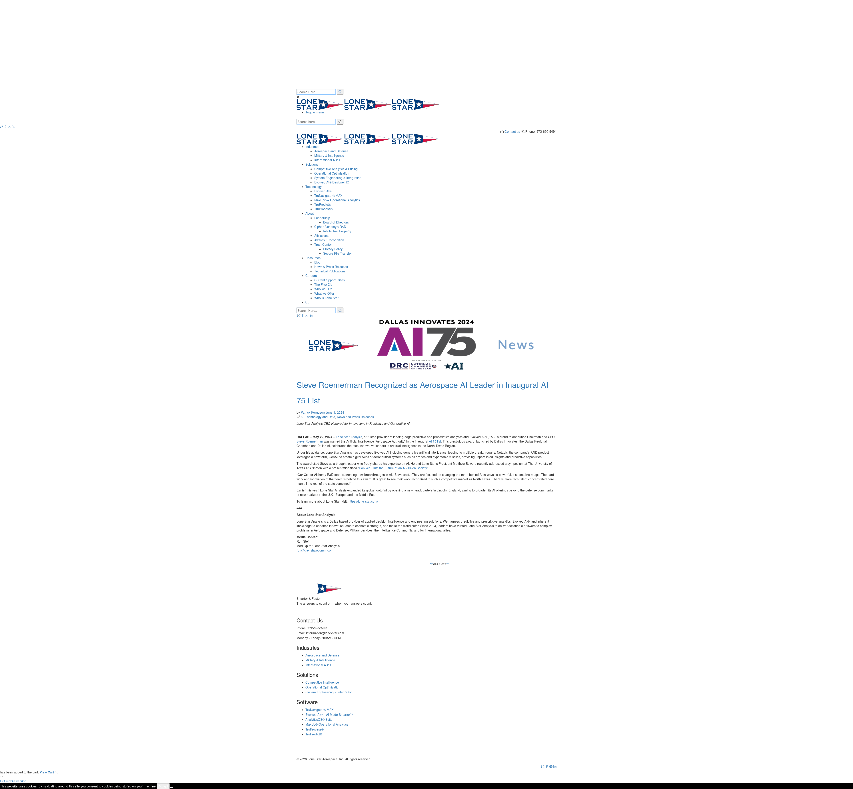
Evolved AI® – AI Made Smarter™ (329, 714)
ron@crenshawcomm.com (315, 550)
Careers (311, 275)
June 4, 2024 (335, 412)
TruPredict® (322, 204)
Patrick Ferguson (313, 412)
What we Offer (324, 293)
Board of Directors (336, 222)
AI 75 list (435, 441)
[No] (171, 787)
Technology (313, 186)
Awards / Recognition (329, 240)
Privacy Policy (333, 249)
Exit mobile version (13, 781)
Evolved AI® (322, 191)
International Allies (327, 160)
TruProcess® (323, 209)
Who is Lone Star (326, 298)
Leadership (322, 217)
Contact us (512, 131)
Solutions (311, 164)
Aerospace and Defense (331, 151)
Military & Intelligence (329, 155)
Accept (163, 786)
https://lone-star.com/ (363, 501)
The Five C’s (323, 284)
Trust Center (323, 244)
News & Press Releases (331, 266)
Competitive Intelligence (322, 682)
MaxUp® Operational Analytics (326, 724)
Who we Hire (323, 289)
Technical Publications (329, 271)
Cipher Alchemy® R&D (330, 226)
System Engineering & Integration (337, 177)
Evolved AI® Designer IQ (331, 182)
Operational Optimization (331, 173)
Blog (317, 262)
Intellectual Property (337, 231)
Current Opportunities (329, 280)
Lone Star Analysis (349, 437)
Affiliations (321, 235)
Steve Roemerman (310, 441)
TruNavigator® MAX (328, 195)
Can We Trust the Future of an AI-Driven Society (393, 468)
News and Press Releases (355, 417)
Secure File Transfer (337, 253)
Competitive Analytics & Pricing (336, 169)
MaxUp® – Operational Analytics (337, 200)
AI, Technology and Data (318, 417)
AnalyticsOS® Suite (319, 719)
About (309, 213)
